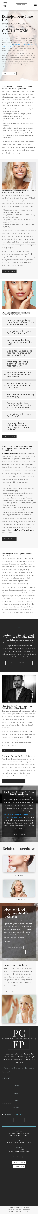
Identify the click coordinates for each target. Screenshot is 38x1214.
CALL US (18, 1166)
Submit (19, 1120)
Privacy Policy (15, 1209)
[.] (19, 1156)
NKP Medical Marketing (24, 1211)
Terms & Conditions (23, 1209)
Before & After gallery (23, 530)
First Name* (6, 1072)
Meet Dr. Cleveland (13, 750)
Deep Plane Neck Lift (18, 875)
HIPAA (28, 1209)
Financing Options (13, 781)
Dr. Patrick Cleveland (9, 453)
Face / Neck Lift (19, 899)
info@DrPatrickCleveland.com (19, 1151)
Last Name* (6, 1078)
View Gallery (12, 991)
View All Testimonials (19, 662)
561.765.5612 (19, 1149)
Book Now (9, 73)
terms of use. (18, 1114)
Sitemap (10, 1209)
